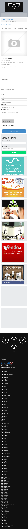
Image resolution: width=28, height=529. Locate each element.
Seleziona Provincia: (7, 140)
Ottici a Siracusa (4, 412)
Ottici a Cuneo (4, 437)
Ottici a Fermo (4, 385)
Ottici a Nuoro (4, 505)
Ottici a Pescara (4, 510)
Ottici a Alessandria (5, 423)
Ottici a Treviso (4, 416)
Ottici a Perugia (4, 403)
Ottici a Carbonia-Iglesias (6, 486)
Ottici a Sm (3, 465)
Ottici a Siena (4, 517)
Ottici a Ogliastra (4, 400)
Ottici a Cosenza (4, 489)
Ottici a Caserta (4, 380)
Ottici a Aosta (4, 371)
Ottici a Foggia (4, 386)
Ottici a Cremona (4, 383)
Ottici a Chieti (4, 382)
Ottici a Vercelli (4, 419)
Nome (2, 94)
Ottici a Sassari (4, 410)
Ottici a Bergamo (4, 376)
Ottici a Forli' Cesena (5, 440)
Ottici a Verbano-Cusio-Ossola (7, 525)
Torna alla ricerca (6, 24)
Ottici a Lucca (4, 394)
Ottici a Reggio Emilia (5, 461)
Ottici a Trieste (4, 470)
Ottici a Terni (3, 520)
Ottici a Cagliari (4, 379)
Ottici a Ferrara (4, 438)
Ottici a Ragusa (4, 513)
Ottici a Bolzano (4, 377)
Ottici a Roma (4, 409)
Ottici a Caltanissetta (5, 432)
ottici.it (2, 358)
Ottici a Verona (4, 473)
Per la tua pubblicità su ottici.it (7, 365)
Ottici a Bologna (4, 483)
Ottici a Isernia (4, 443)
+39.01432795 (22, 28)
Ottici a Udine (4, 523)
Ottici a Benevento (5, 481)
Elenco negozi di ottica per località (8, 367)
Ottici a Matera (4, 449)
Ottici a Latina (4, 444)
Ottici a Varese (4, 417)
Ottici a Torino (4, 414)
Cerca (14, 152)
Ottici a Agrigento (4, 370)
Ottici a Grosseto (4, 495)
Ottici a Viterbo (4, 474)
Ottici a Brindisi (4, 484)
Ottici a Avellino (4, 426)
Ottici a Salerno (4, 516)
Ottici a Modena (4, 450)
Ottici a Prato (3, 459)
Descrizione (5, 79)
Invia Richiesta (14, 131)
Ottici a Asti (3, 373)
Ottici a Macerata (4, 447)
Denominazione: (6, 146)
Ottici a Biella (4, 429)
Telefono (3, 104)
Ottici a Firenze (4, 492)
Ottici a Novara (4, 452)
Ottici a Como (4, 435)
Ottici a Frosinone (4, 493)
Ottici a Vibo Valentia (5, 526)
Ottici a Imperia (4, 389)
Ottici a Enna (3, 490)
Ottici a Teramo (4, 467)
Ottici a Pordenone (5, 511)
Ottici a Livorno (4, 446)
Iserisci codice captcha (8, 125)
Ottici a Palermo (4, 455)
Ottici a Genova (4, 388)
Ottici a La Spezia (4, 391)
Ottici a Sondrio (4, 519)
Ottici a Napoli (4, 398)
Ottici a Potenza (4, 406)
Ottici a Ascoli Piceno (5, 478)
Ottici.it (3, 19)
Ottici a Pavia (3, 508)
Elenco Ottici (10, 19)
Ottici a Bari (3, 480)
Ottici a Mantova (4, 501)
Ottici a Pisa (3, 404)
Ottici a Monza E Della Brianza (7, 504)
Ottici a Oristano (4, 507)
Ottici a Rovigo (4, 462)
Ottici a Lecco (4, 392)
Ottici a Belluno (4, 428)
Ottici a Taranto (4, 413)
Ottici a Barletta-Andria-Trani (7, 374)
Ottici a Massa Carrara (6, 395)
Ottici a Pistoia (4, 458)
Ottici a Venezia (4, 471)
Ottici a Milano (4, 397)
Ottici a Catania (4, 434)
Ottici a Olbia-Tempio (5, 453)
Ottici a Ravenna (4, 407)
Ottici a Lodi (3, 499)
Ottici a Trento (4, 522)
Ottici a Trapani (4, 468)
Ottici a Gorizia (4, 441)
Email (2, 99)
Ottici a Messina (4, 502)
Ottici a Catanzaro (5, 487)
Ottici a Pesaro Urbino (5, 456)
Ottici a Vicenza (4, 420)
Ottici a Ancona (4, 477)
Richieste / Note (5, 109)
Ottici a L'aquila (4, 496)
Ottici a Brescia (4, 431)
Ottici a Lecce (4, 498)
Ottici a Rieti (3, 514)
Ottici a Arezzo (4, 425)
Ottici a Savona (4, 464)
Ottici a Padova (4, 401)
